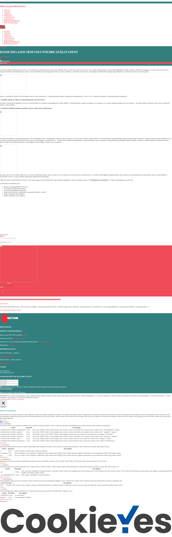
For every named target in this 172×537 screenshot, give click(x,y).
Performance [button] (4, 457)
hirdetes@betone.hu (19, 338)
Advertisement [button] (4, 477)
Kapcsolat (9, 19)
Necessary (5, 422)
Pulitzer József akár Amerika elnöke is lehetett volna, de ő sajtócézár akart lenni (30, 299)
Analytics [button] (3, 463)
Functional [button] (3, 443)
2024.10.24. (4, 303)
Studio (7, 12)
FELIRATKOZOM (45, 342)
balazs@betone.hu (6, 363)
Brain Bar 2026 (10, 22)
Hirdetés (8, 15)
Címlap (7, 14)
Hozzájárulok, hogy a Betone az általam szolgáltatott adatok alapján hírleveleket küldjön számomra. (34, 387)
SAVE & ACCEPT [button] (6, 499)
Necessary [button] (3, 420)
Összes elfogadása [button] (18, 399)
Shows (7, 10)
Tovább (10, 310)
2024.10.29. (4, 57)
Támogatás (9, 17)
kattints (25, 335)
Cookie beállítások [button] (6, 399)
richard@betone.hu (6, 356)
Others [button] (2, 487)
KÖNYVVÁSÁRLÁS (12, 21)
